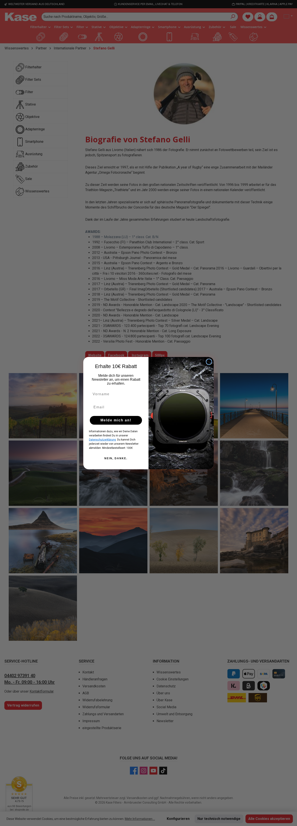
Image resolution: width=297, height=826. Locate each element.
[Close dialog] (209, 361)
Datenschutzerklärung (102, 439)
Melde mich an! (115, 420)
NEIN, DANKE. (115, 458)
